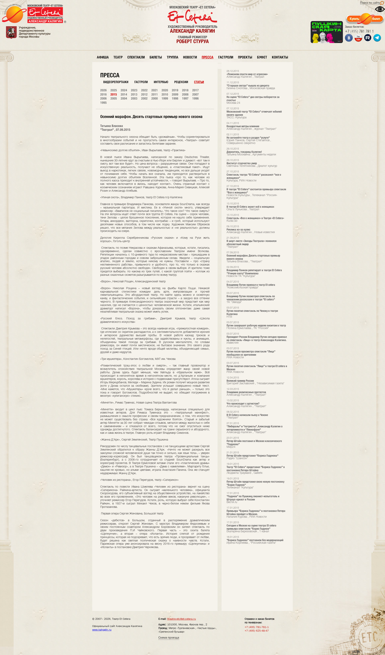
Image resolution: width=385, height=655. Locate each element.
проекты (245, 57)
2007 (195, 94)
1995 (103, 103)
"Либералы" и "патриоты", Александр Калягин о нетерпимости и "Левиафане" (255, 428)
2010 (165, 94)
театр (118, 57)
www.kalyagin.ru (101, 629)
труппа (172, 57)
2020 (165, 90)
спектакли (136, 57)
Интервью (161, 82)
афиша (103, 57)
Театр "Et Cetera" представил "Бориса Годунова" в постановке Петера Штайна (256, 468)
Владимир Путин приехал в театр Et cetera (251, 285)
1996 (195, 98)
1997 (185, 98)
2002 (144, 98)
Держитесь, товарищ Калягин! (251, 152)
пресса (207, 57)
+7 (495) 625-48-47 (257, 630)
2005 (113, 98)
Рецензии (181, 82)
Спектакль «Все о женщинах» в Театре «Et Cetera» (255, 218)
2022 (144, 90)
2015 (113, 94)
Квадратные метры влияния (252, 126)
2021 (154, 90)
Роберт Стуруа (192, 41)
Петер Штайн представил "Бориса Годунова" (252, 456)
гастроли (225, 57)
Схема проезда (168, 637)
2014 (124, 94)
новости (190, 57)
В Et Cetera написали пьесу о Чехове (247, 415)
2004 (124, 98)
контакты (280, 57)
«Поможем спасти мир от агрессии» (247, 74)
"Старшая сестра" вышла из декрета (251, 85)
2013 (134, 94)
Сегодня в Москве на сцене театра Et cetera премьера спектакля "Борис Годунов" (251, 527)
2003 (134, 98)
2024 (124, 90)
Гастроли (141, 82)
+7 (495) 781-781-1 (257, 627)
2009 (175, 94)
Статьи (199, 82)
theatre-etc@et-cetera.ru (181, 619)
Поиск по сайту (370, 2)
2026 (103, 90)
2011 (154, 94)
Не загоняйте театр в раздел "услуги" (249, 139)
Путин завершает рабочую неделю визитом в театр (256, 325)
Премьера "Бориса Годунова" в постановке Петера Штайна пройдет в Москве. (256, 512)
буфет (262, 57)
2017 (195, 90)
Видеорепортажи (115, 82)
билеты (156, 57)
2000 (154, 98)
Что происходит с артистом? (246, 403)
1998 (175, 98)
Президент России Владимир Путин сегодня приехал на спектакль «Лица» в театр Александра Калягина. (257, 338)
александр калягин (192, 31)
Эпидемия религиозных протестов (246, 392)
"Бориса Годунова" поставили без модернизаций (255, 540)
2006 (103, 98)
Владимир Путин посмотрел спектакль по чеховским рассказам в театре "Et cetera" (251, 298)
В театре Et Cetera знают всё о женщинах (250, 207)
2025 (113, 90)
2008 (185, 94)
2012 (144, 94)
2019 (175, 90)
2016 (103, 94)
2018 (185, 90)
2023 (134, 90)
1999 (165, 98)
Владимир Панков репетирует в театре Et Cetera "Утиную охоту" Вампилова (254, 272)
